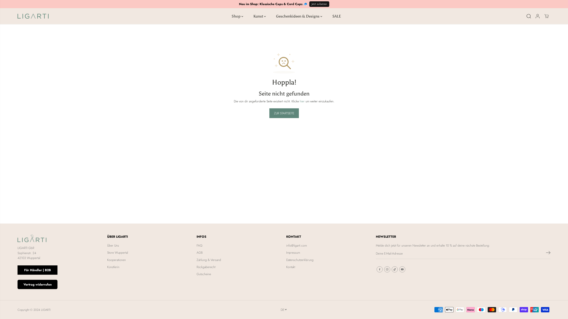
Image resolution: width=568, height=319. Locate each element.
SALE (336, 16)
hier (302, 101)
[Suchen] (529, 16)
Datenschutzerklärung (300, 260)
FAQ (199, 245)
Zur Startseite (284, 113)
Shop (236, 16)
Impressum (293, 252)
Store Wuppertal (117, 252)
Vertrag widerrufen (38, 284)
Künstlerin (113, 267)
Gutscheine (204, 274)
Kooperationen (116, 260)
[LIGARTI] (33, 16)
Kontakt (290, 267)
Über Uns (113, 245)
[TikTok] (394, 269)
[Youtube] (402, 269)
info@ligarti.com (296, 245)
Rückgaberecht (206, 267)
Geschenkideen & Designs (298, 16)
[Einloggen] (538, 16)
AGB (200, 252)
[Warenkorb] (546, 16)
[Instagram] (387, 269)
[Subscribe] (548, 253)
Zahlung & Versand (209, 260)
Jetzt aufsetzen (319, 4)
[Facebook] (379, 269)
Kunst (258, 16)
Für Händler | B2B (37, 270)
